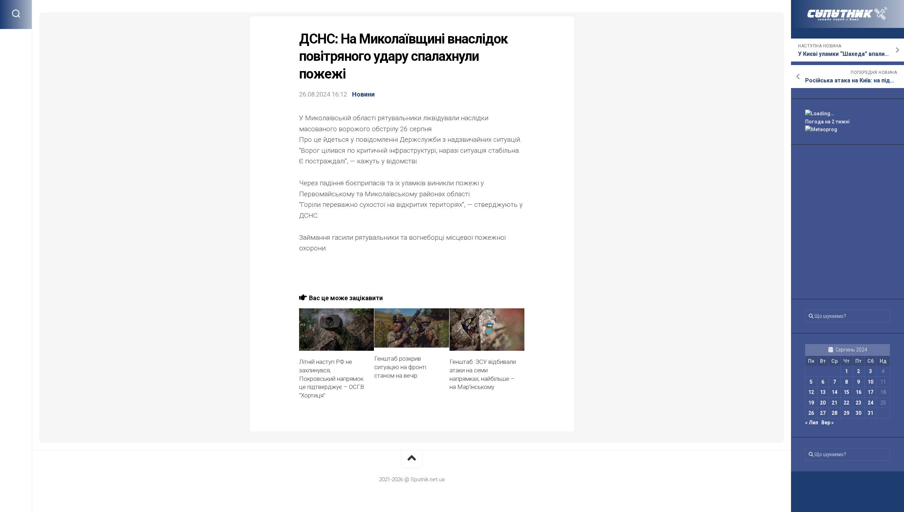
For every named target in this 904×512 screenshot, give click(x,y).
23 (858, 403)
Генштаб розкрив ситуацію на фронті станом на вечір (400, 367)
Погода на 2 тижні (827, 121)
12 (811, 392)
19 (811, 403)
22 (846, 403)
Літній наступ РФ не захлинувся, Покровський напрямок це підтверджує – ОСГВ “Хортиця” (331, 378)
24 (870, 403)
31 (870, 413)
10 (870, 382)
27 (823, 413)
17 (870, 392)
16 (858, 392)
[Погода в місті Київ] (847, 114)
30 (858, 413)
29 (846, 413)
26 (811, 413)
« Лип (811, 422)
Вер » (827, 422)
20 (823, 403)
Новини (363, 94)
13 (823, 392)
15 (846, 392)
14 (834, 392)
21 (834, 403)
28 (834, 413)
